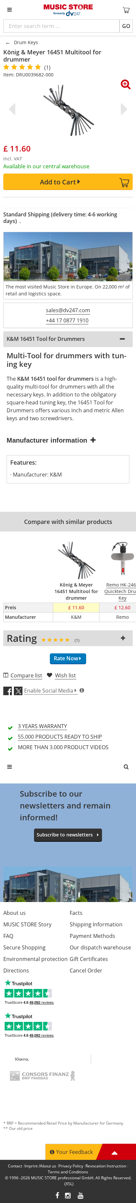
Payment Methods (92, 936)
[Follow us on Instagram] (68, 1196)
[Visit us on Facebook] (57, 1196)
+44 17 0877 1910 (67, 320)
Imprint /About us (40, 1166)
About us (14, 912)
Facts (76, 912)
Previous (13, 109)
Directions (16, 970)
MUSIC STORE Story (27, 924)
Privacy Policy (70, 1166)
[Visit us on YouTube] (80, 1196)
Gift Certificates (89, 959)
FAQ (8, 936)
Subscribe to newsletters (65, 835)
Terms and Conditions (68, 1172)
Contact (15, 1166)
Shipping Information (96, 924)
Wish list (65, 675)
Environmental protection (35, 959)
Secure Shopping (24, 947)
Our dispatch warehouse (100, 947)
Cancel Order (86, 970)
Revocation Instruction (105, 1166)
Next (123, 109)
